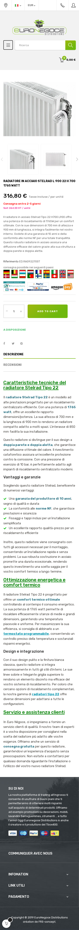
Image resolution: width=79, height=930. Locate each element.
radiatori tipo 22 (45, 694)
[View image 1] (23, 159)
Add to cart (47, 311)
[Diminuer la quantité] (7, 311)
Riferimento (11, 261)
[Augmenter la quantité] (21, 311)
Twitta (15, 343)
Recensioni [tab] (12, 365)
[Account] (73, 5)
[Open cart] (6, 923)
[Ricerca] (70, 45)
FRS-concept (47, 921)
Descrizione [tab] (13, 354)
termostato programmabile (26, 634)
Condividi (6, 343)
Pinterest (23, 343)
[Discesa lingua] (18, 5)
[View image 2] (56, 159)
